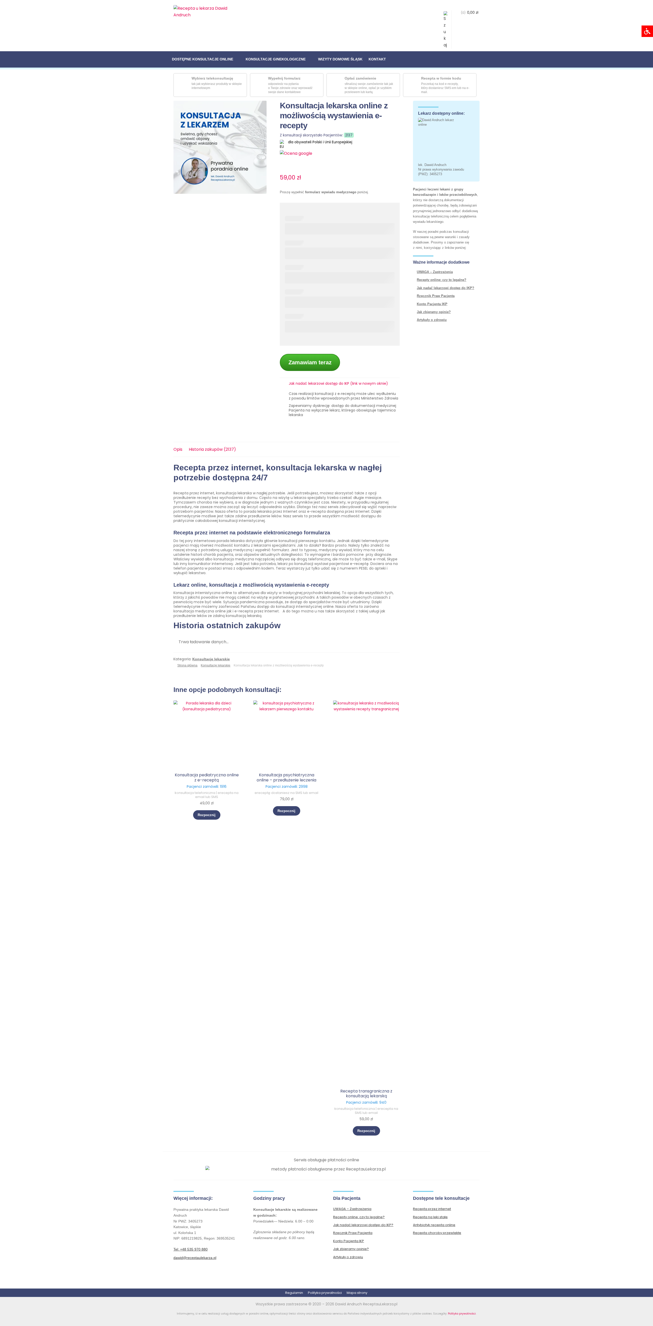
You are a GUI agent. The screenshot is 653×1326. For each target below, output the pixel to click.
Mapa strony (357, 1292)
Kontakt (377, 59)
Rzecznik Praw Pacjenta (436, 296)
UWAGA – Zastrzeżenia (435, 272)
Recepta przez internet (432, 1208)
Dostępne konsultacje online (202, 59)
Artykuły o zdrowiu (432, 320)
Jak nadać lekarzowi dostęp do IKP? (445, 288)
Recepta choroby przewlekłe (437, 1232)
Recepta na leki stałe (430, 1217)
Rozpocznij (207, 815)
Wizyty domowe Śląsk (340, 59)
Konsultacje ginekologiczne (276, 59)
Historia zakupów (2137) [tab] (212, 449)
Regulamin (294, 1292)
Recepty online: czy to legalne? (441, 280)
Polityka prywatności (325, 1292)
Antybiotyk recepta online (434, 1224)
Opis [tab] (177, 449)
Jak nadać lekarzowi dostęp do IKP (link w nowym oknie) (338, 383)
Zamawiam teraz (310, 362)
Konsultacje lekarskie (211, 659)
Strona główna (187, 665)
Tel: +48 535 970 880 (190, 1249)
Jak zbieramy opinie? (434, 312)
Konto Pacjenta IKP (432, 304)
